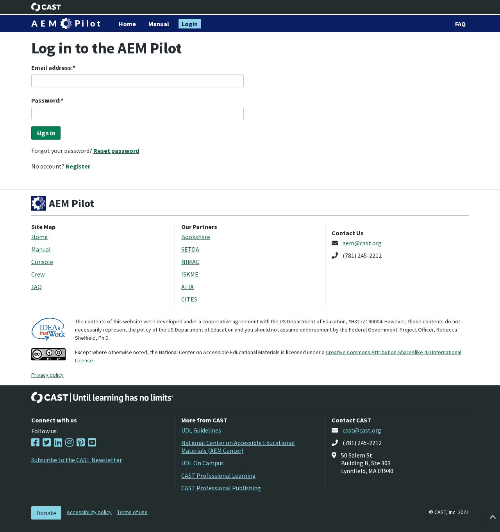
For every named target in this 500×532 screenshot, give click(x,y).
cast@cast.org (362, 430)
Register (78, 166)
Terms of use (132, 512)
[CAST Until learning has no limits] (102, 397)
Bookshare (195, 237)
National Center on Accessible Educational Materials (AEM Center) (238, 446)
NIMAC (190, 262)
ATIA (187, 287)
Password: (46, 100)
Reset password (116, 150)
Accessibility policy (89, 512)
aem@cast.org (362, 243)
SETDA (190, 249)
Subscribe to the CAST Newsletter (76, 460)
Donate (46, 513)
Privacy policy (47, 374)
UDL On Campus (202, 463)
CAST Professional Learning (218, 475)
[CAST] (46, 7)
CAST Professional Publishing (221, 488)
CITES (189, 299)
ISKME (189, 274)
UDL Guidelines (201, 430)
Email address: (52, 67)
